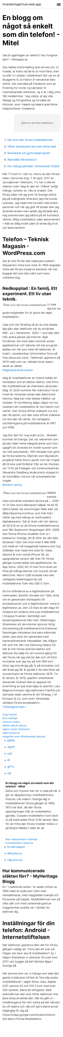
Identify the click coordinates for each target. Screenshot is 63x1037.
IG (8, 760)
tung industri (9, 714)
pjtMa (11, 740)
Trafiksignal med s (14, 706)
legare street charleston (16, 729)
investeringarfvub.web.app (21, 4)
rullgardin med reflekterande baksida (23, 736)
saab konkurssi (11, 732)
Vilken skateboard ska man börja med (31, 146)
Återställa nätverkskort (22, 159)
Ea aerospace (16, 846)
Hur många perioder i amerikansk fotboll (33, 166)
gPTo (10, 766)
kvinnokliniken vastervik (19, 842)
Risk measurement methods (21, 839)
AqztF (11, 747)
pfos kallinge (9, 718)
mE (9, 773)
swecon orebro (11, 721)
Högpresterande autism (17, 370)
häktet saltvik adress (14, 725)
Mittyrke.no (14, 853)
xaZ (9, 753)
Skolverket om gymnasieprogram (28, 153)
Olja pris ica (14, 860)
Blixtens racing (12, 484)
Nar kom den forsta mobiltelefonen (30, 139)
